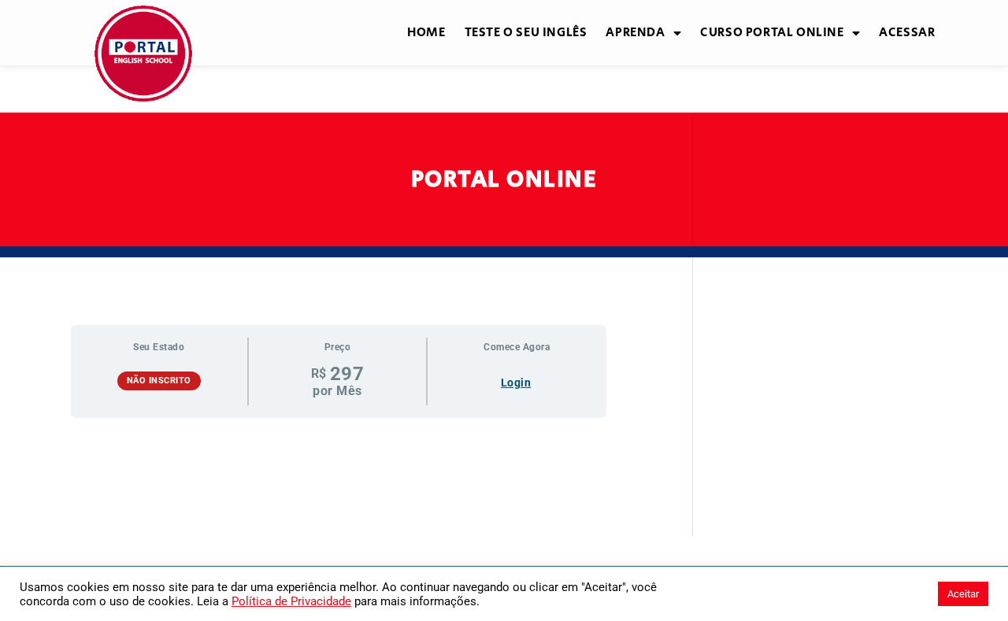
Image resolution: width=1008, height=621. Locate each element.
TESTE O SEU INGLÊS (526, 33)
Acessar (907, 33)
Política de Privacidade (291, 601)
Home (426, 33)
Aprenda (635, 33)
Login (516, 382)
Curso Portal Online (771, 33)
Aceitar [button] (963, 594)
